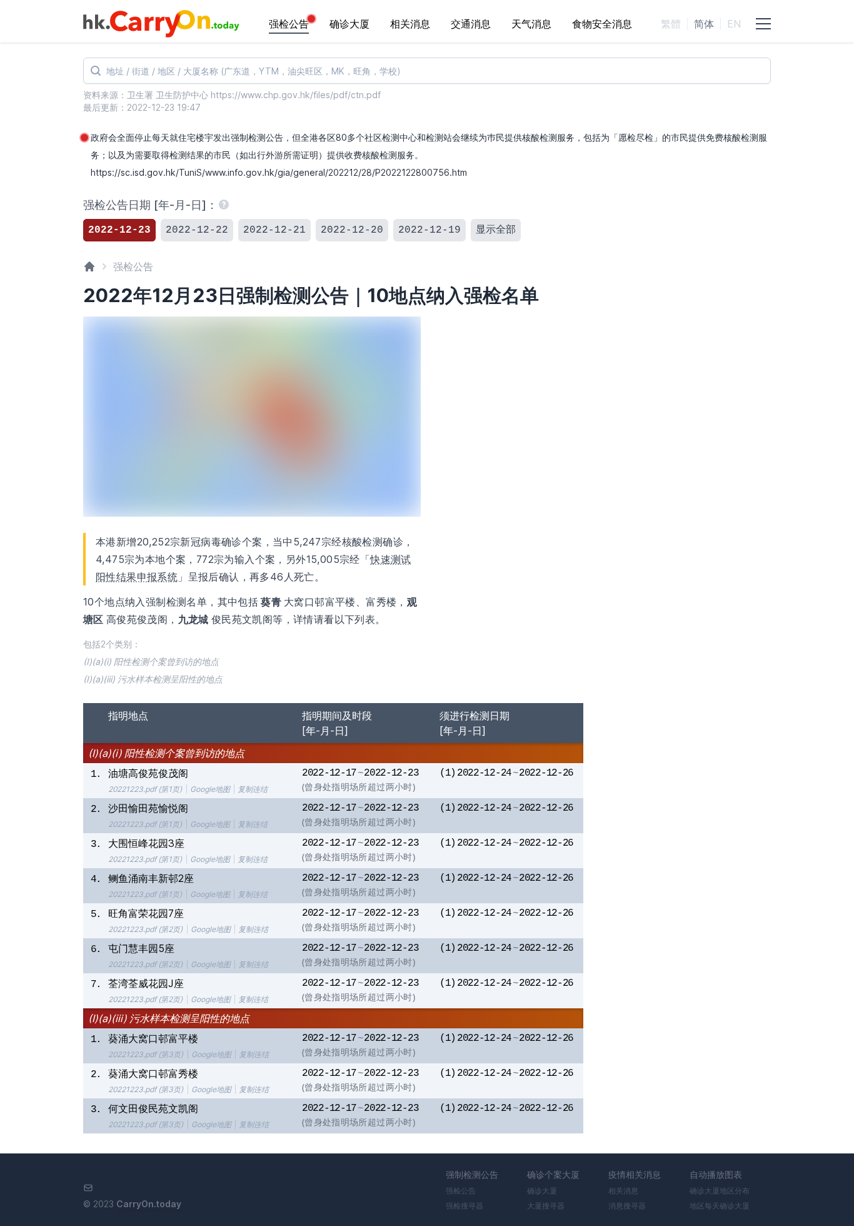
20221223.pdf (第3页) (145, 1054)
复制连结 (253, 789)
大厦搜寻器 (546, 1205)
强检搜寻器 (464, 1205)
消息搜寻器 (627, 1205)
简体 (704, 24)
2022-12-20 (352, 230)
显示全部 (496, 230)
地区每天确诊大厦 (720, 1205)
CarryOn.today (148, 1203)
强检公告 (289, 24)
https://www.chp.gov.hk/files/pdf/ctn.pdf (296, 94)
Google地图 (210, 789)
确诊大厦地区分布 (720, 1190)
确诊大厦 (349, 24)
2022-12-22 (197, 230)
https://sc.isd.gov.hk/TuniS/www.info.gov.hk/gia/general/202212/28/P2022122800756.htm (279, 172)
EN (734, 24)
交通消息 (471, 24)
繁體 (671, 24)
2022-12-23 (119, 230)
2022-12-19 (429, 230)
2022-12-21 (274, 230)
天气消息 (531, 24)
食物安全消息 (602, 24)
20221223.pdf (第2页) (145, 929)
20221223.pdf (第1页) (145, 789)
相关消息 (410, 24)
